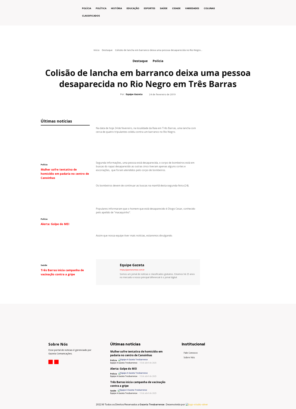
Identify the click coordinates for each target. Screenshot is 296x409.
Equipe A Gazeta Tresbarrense (123, 362)
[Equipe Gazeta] (107, 271)
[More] (162, 107)
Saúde (44, 265)
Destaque (107, 50)
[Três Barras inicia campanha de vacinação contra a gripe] (65, 245)
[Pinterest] (148, 107)
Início (96, 50)
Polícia (158, 61)
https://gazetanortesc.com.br (132, 270)
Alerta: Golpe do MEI (55, 224)
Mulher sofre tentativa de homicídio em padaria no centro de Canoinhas (65, 174)
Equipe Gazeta (134, 94)
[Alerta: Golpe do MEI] (65, 199)
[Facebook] (134, 107)
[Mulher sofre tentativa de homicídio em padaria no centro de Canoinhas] (65, 145)
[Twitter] (141, 107)
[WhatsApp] (155, 107)
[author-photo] (133, 360)
